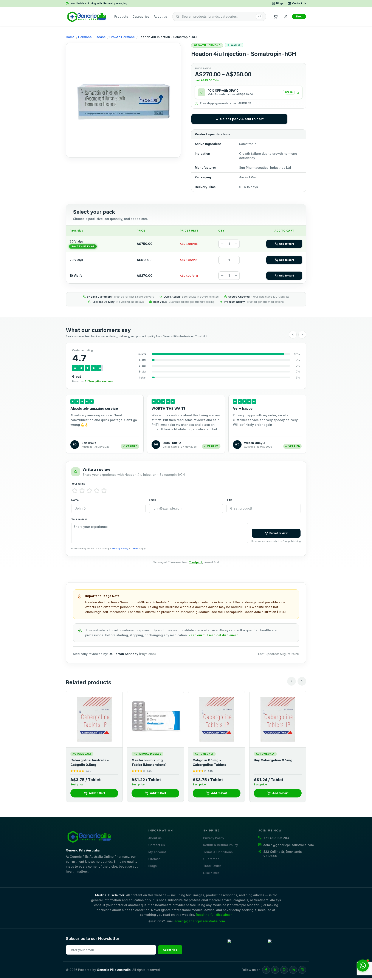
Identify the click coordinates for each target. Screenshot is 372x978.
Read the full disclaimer (213, 914)
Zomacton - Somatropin (273, 760)
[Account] (286, 16)
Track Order (212, 866)
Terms (134, 548)
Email (152, 500)
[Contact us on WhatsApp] (363, 965)
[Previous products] (291, 681)
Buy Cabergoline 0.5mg (89, 760)
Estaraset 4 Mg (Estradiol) (214, 760)
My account (157, 852)
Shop (299, 16)
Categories (140, 16)
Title (229, 500)
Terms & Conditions (218, 852)
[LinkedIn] (293, 970)
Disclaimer (211, 873)
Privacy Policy (120, 548)
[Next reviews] (302, 334)
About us (160, 16)
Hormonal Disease (92, 37)
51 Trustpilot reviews (99, 381)
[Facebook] (266, 970)
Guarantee (211, 859)
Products (121, 16)
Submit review (278, 533)
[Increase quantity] (235, 244)
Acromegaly (82, 753)
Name (75, 500)
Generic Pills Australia (114, 970)
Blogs (280, 3)
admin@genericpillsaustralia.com (199, 921)
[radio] (74, 490)
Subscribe (170, 949)
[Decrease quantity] (222, 244)
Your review (79, 519)
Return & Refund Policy (220, 845)
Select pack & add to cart (242, 119)
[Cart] (275, 16)
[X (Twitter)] (275, 970)
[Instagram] (302, 970)
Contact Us (299, 3)
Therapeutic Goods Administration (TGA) (255, 612)
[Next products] (302, 681)
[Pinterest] (284, 970)
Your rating (78, 483)
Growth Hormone (122, 37)
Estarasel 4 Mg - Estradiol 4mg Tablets (153, 762)
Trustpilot (195, 562)
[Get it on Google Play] (247, 945)
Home (70, 37)
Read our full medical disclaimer (213, 635)
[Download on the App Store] (287, 945)
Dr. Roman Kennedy (123, 654)
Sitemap (154, 859)
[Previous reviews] (293, 334)
